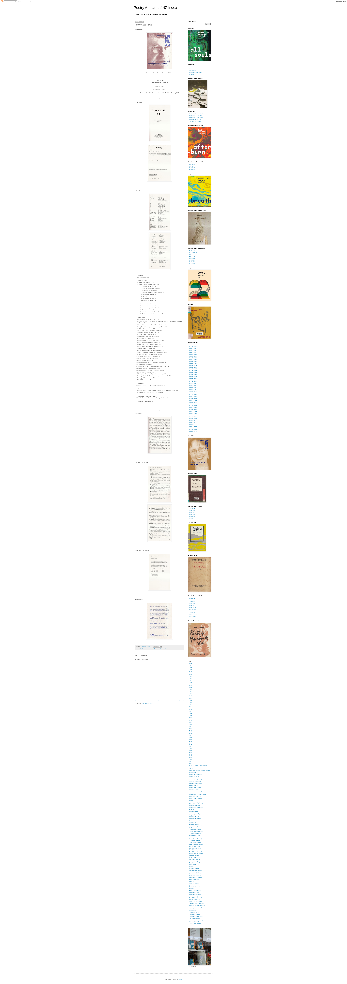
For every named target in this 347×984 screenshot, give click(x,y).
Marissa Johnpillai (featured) (196, 853)
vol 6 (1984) (192, 518)
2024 (190, 759)
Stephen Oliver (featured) (195, 907)
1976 (190, 691)
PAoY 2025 (192, 168)
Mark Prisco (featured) (194, 857)
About (190, 69)
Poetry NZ (164, 648)
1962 (190, 684)
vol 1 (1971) (192, 509)
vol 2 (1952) (192, 600)
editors (191, 800)
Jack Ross (159, 71)
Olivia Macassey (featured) (195, 870)
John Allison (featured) (194, 837)
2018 (190, 748)
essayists (191, 809)
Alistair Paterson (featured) (195, 778)
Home (159, 701)
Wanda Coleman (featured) (196, 920)
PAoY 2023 (192, 164)
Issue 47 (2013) (193, 429)
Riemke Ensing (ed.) (194, 892)
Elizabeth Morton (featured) (196, 803)
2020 (190, 752)
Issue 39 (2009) (193, 415)
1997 (190, 711)
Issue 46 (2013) (193, 428)
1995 (190, 708)
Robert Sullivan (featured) (195, 897)
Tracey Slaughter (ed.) (194, 914)
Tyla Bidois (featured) (194, 918)
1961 (190, 682)
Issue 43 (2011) (193, 422)
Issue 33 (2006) (193, 404)
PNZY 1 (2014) (193, 251)
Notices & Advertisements (195, 72)
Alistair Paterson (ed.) (146, 648)
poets (190, 885)
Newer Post (138, 701)
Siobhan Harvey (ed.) (194, 899)
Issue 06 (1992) (193, 354)
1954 (190, 669)
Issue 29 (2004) (193, 396)
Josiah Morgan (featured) (195, 839)
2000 (190, 717)
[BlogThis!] (156, 647)
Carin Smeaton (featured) (195, 791)
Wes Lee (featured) (194, 921)
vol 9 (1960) (192, 613)
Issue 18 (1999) (193, 376)
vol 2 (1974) (192, 510)
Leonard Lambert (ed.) (194, 846)
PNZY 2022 (192, 263)
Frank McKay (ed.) (193, 811)
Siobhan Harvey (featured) (195, 901)
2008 (190, 732)
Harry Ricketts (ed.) (194, 816)
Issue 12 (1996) (193, 365)
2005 (190, 726)
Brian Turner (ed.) (193, 789)
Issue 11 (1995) (193, 363)
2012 (190, 739)
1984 (190, 697)
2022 (190, 756)
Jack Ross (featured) (156, 648)
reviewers (191, 888)
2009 (190, 734)
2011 (190, 737)
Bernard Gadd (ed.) (194, 785)
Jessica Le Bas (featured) (195, 833)
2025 (190, 761)
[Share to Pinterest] (161, 647)
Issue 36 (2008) (193, 409)
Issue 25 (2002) (193, 389)
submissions (192, 909)
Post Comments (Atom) (147, 703)
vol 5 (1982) (192, 516)
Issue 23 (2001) (193, 385)
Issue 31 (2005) (193, 400)
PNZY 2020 (192, 260)
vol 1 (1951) (192, 598)
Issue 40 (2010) (193, 417)
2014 (190, 743)
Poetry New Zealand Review (196, 117)
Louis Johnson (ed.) (194, 850)
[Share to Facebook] (159, 647)
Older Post (181, 701)
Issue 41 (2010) (193, 418)
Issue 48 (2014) (193, 431)
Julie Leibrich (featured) (195, 842)
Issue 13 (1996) (193, 367)
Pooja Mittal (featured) (194, 886)
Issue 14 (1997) (193, 369)
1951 (190, 663)
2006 (190, 728)
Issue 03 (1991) (193, 348)
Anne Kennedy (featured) (195, 783)
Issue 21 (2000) (193, 382)
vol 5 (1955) (192, 605)
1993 (190, 704)
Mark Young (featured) (194, 859)
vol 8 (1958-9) (192, 611)
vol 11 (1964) (192, 616)
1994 (190, 706)
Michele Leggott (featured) (195, 863)
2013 (190, 741)
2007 (190, 730)
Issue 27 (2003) (193, 393)
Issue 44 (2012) (193, 424)
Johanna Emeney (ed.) (195, 835)
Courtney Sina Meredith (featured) (197, 794)
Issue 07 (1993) (193, 356)
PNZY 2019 (192, 258)
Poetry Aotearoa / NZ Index (155, 8)
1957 (190, 674)
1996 (190, 710)
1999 (190, 715)
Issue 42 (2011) (193, 420)
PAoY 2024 (192, 166)
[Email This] (154, 647)
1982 (190, 695)
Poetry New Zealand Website (196, 114)
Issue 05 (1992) (193, 352)
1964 (190, 686)
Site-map (191, 67)
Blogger (180, 979)
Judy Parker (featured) (194, 840)
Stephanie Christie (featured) (196, 903)
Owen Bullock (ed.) (194, 872)
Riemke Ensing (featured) (195, 894)
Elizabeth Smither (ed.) (195, 805)
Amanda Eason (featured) (195, 780)
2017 (190, 746)
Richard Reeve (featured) (195, 890)
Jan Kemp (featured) (194, 828)
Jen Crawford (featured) (195, 829)
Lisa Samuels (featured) (195, 848)
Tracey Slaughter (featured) (196, 916)
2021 (190, 754)
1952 (190, 665)
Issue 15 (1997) (193, 371)
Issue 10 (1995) (193, 361)
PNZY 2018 (192, 256)
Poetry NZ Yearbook (194, 883)
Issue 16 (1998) (193, 372)
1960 (190, 680)
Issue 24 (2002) (193, 387)
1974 (190, 689)
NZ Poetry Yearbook (194, 868)
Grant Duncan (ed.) (194, 813)
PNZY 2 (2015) (193, 252)
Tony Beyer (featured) (194, 912)
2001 (140, 648)
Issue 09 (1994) (193, 359)
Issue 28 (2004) (193, 394)
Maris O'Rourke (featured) (195, 851)
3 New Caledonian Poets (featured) (198, 765)
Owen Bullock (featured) (195, 874)
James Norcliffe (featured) (195, 826)
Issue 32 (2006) (193, 402)
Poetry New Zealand (194, 879)
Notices (191, 866)
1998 (190, 713)
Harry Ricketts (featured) (195, 818)
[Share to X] (157, 647)
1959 (190, 678)
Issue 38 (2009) (193, 413)
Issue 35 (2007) (193, 407)
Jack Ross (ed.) (193, 822)
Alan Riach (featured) (194, 772)
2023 (190, 757)
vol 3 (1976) (192, 512)
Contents (191, 74)
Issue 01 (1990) (193, 345)
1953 (190, 667)
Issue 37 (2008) (193, 411)
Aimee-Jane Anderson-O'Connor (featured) (199, 770)
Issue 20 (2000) (193, 380)
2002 (190, 721)
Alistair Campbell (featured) (196, 774)
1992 (190, 702)
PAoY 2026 (192, 169)
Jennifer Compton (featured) (196, 831)
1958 (190, 676)
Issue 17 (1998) (193, 374)
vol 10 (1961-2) (193, 614)
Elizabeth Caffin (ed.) (194, 802)
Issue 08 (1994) (193, 358)
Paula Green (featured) (195, 875)
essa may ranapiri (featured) (196, 807)
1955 (190, 671)
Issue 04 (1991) (193, 350)
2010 (190, 735)
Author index (192, 70)
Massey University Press (195, 119)
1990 (190, 698)
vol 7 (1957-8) (192, 609)
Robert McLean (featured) (195, 896)
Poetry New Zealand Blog (195, 115)
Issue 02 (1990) (193, 347)
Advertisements (193, 769)
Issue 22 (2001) (193, 383)
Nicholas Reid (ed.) (194, 864)
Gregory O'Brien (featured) (195, 815)
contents (191, 792)
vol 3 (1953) (192, 601)
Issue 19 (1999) (193, 378)
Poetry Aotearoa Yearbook (195, 877)
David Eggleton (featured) (195, 798)
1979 (190, 693)
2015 (190, 745)
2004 (190, 724)
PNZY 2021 (192, 262)
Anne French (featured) (195, 781)
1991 (190, 700)
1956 (190, 673)
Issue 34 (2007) (193, 405)
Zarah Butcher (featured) (195, 923)
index (190, 820)
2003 (190, 722)
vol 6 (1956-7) (192, 607)
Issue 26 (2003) (193, 391)
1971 (190, 687)
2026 (190, 763)
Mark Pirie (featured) (194, 855)
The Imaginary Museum (195, 121)
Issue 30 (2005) (193, 398)
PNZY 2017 (192, 254)
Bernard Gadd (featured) (195, 787)
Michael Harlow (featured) (195, 861)
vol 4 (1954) (192, 603)
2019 (190, 750)
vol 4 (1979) (192, 514)
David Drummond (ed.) (195, 796)
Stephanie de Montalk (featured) (197, 905)
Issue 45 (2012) (193, 426)
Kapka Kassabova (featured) (196, 844)
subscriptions (192, 910)
